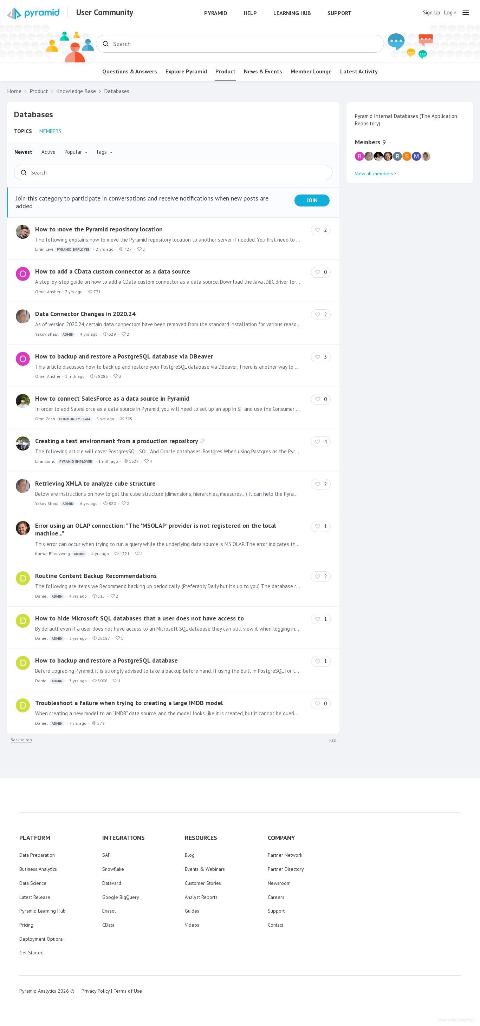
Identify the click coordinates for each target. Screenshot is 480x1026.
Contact (275, 925)
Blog (190, 855)
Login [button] (450, 12)
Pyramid (215, 13)
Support (339, 13)
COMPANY (281, 838)
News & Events (263, 71)
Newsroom (279, 883)
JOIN (312, 200)
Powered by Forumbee (456, 1020)
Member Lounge (311, 71)
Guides (192, 911)
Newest (23, 152)
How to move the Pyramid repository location (99, 229)
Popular (73, 152)
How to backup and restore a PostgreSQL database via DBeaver (124, 356)
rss (332, 740)
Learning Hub (292, 13)
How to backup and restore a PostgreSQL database (106, 660)
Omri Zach (62, 418)
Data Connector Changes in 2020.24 (85, 314)
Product (225, 71)
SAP (106, 855)
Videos (192, 925)
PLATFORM (34, 838)
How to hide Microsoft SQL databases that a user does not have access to (139, 618)
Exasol (109, 911)
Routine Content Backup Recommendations (96, 576)
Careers (276, 897)
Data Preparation (37, 855)
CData (108, 925)
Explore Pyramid (186, 71)
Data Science (32, 883)
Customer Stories (203, 883)
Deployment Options (41, 939)
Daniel (49, 596)
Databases (116, 91)
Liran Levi (62, 249)
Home (14, 91)
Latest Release (34, 897)
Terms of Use (127, 991)
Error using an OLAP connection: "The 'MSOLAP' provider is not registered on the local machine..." (155, 529)
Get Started (31, 952)
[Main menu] (465, 12)
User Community (104, 12)
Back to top (21, 739)
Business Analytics (38, 869)
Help (250, 13)
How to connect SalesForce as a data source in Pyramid (112, 398)
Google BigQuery (120, 897)
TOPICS (23, 131)
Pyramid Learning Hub (42, 911)
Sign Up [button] (431, 12)
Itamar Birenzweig (60, 553)
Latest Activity (359, 71)
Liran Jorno (63, 461)
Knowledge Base (76, 91)
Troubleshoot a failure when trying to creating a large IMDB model (129, 703)
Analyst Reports (201, 897)
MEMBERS (50, 131)
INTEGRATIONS (123, 838)
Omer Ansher (47, 291)
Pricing (26, 925)
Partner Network (285, 855)
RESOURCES (201, 838)
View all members (374, 173)
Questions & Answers (129, 71)
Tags (101, 152)
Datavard (111, 883)
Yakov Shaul (54, 334)
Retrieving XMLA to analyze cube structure (95, 483)
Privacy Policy (96, 991)
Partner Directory (286, 869)
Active (48, 152)
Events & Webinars (205, 869)
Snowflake (113, 869)
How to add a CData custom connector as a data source (112, 271)
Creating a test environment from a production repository (116, 441)
